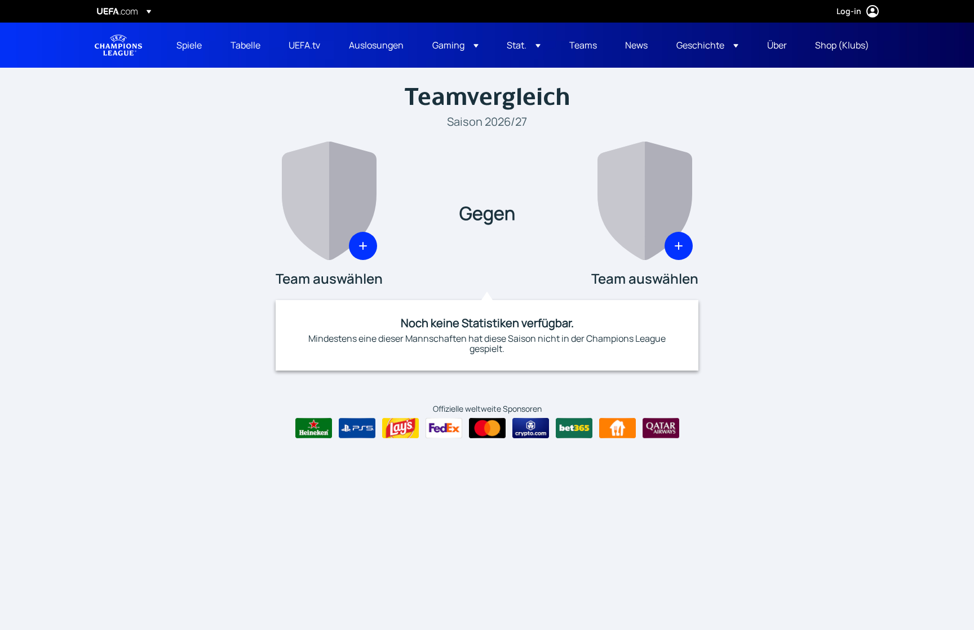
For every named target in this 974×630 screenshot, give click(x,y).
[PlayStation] (357, 428)
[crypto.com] (530, 428)
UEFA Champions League (118, 45)
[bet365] (574, 428)
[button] (455, 45)
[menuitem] (189, 45)
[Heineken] (313, 428)
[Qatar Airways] (661, 428)
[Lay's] (400, 428)
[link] (189, 45)
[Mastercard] (487, 428)
